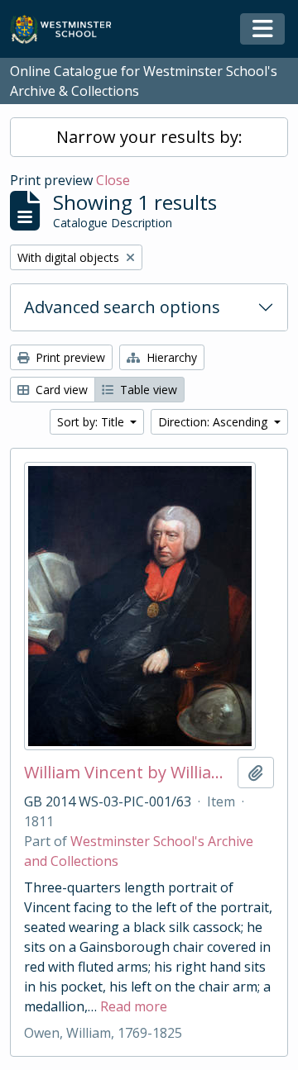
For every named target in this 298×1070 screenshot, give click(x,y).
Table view (147, 389)
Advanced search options (122, 307)
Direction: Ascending (214, 422)
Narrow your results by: (149, 137)
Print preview (68, 357)
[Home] (68, 29)
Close (113, 180)
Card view (60, 389)
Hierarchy (170, 357)
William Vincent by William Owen (127, 772)
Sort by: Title (92, 422)
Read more (133, 1006)
